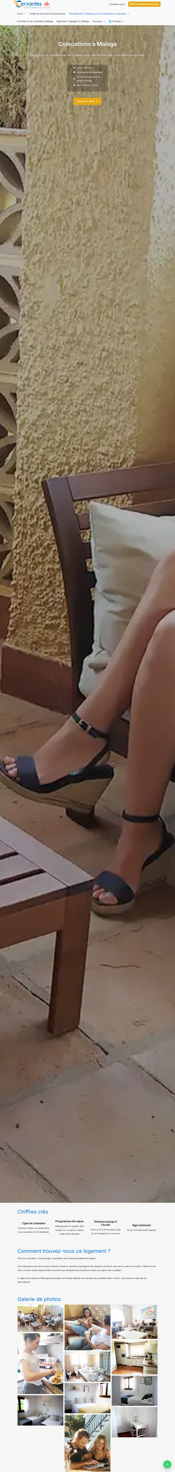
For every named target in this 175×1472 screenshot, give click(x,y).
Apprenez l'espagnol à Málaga (72, 21)
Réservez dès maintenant (144, 4)
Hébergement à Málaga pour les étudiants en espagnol (98, 13)
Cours (20, 13)
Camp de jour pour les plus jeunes (47, 13)
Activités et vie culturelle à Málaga (35, 21)
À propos (97, 21)
